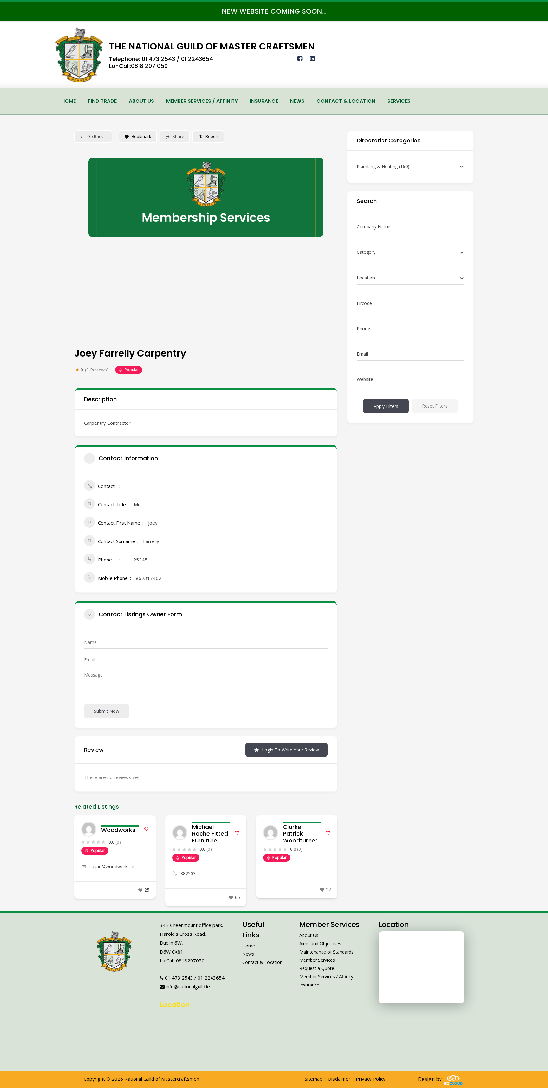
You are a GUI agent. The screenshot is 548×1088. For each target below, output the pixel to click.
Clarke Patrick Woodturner (300, 833)
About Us (141, 101)
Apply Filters (386, 406)
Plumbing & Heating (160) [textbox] (383, 166)
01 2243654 (197, 59)
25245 (140, 559)
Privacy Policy (371, 1079)
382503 (188, 873)
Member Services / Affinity (202, 101)
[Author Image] (88, 829)
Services (399, 101)
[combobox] (410, 166)
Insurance (264, 101)
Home (68, 101)
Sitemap (314, 1079)
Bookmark (141, 136)
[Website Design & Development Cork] (453, 1079)
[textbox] (366, 252)
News (297, 101)
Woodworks (118, 830)
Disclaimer (339, 1079)
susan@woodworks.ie (111, 866)
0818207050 (190, 960)
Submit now (106, 711)
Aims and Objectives (320, 944)
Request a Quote (316, 968)
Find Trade (102, 101)
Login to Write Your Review (290, 750)
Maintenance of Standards (326, 952)
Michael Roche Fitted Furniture (210, 833)
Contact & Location (345, 101)
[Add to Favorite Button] (146, 829)
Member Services (317, 960)
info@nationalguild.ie (188, 986)
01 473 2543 (158, 59)
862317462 (148, 578)
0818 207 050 (149, 66)
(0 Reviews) (96, 370)
